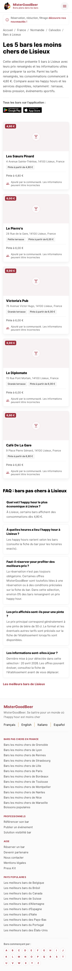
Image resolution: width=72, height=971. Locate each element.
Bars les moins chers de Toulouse (26, 781)
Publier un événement (18, 827)
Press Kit (10, 868)
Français (9, 725)
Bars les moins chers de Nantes (24, 792)
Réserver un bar (14, 847)
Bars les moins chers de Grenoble (26, 744)
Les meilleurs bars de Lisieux (24, 684)
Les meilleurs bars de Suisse (22, 898)
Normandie (37, 30)
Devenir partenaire (16, 852)
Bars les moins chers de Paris (23, 771)
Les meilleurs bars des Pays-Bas (25, 919)
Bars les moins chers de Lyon (23, 750)
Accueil (8, 30)
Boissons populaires (17, 807)
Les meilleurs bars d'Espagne (23, 909)
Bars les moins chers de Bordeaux (26, 776)
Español (59, 725)
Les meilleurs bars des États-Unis (26, 930)
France (21, 30)
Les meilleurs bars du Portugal (24, 925)
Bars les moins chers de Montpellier (27, 787)
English (26, 725)
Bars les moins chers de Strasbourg (27, 760)
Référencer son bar (16, 821)
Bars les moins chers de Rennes (25, 755)
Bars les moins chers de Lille (22, 766)
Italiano (42, 725)
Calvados (55, 30)
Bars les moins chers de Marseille (26, 802)
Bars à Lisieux (12, 34)
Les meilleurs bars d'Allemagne (24, 904)
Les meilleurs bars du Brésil (22, 888)
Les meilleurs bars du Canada (23, 893)
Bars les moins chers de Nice (23, 797)
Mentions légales (15, 863)
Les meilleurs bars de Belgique (24, 882)
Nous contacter (14, 857)
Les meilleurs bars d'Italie (20, 914)
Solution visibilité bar (17, 832)
